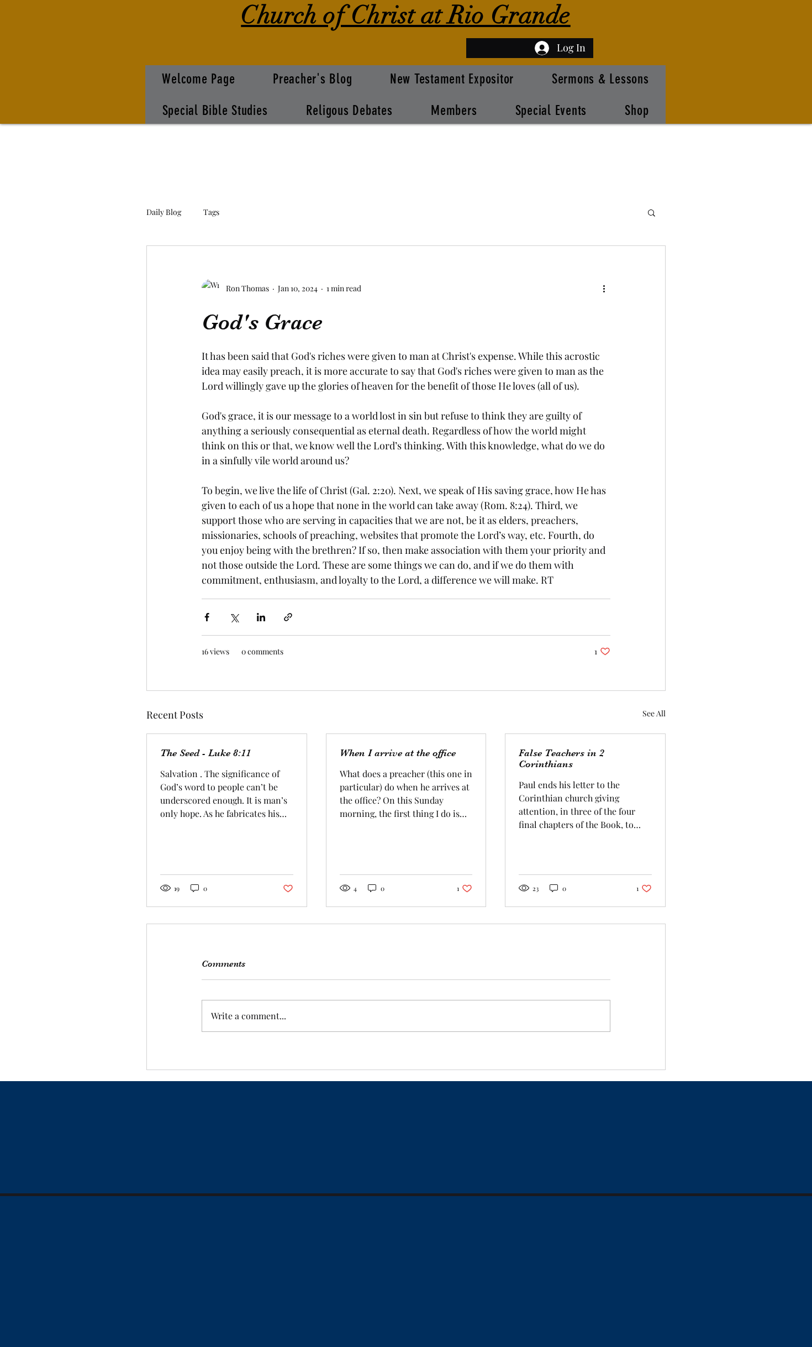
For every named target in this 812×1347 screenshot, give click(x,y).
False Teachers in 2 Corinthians (561, 758)
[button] (651, 212)
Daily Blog (163, 212)
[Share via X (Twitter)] (234, 617)
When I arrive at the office (398, 752)
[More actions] (603, 288)
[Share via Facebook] (207, 617)
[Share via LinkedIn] (261, 617)
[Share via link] (288, 617)
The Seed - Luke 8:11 (205, 752)
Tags (211, 212)
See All (654, 713)
